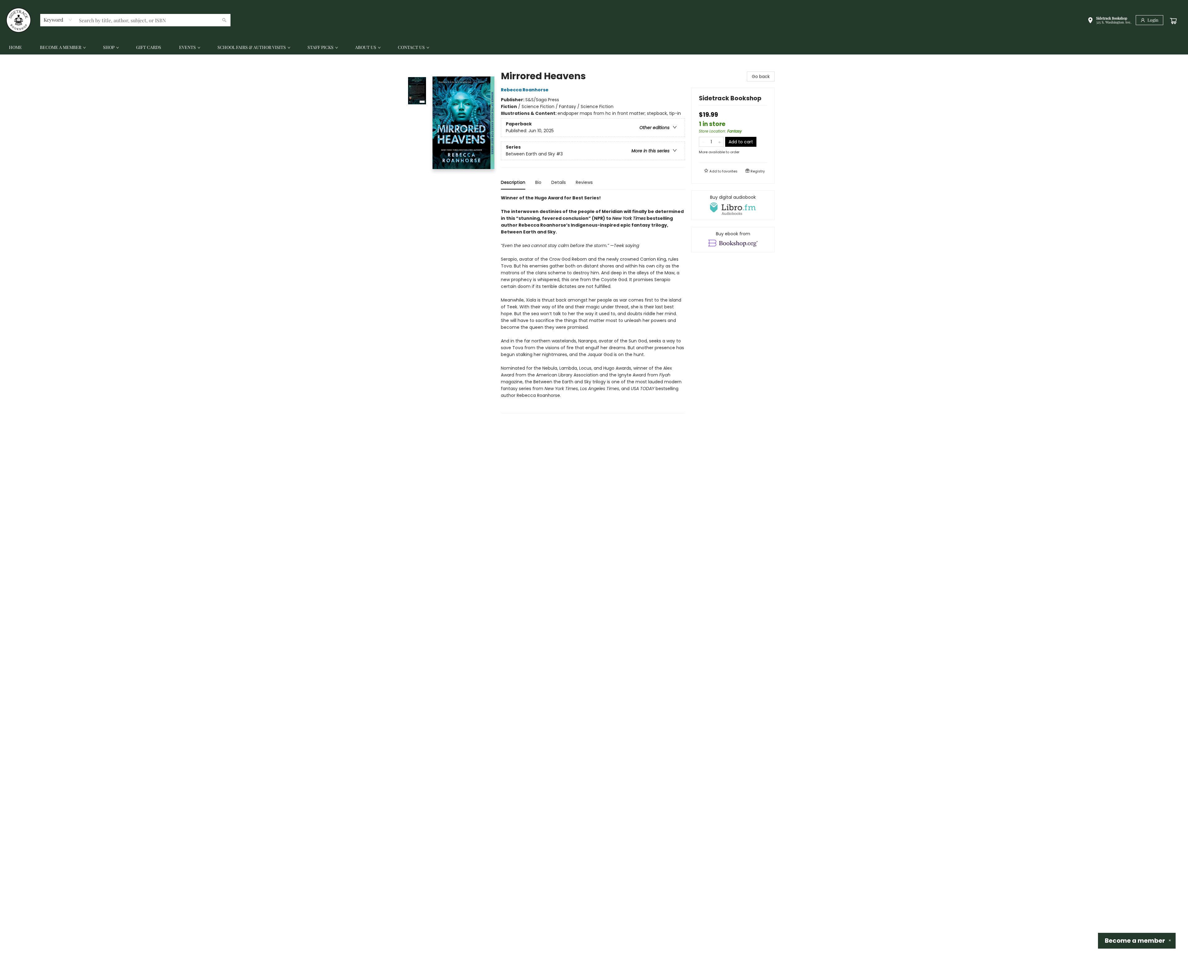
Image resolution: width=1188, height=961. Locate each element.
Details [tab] (558, 182)
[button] (1109, 21)
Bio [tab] (538, 182)
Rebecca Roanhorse (525, 90)
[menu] (594, 47)
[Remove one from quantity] (703, 141)
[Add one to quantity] (719, 141)
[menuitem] (15, 47)
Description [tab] (513, 182)
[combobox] (58, 20)
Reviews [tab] (584, 182)
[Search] (224, 20)
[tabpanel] (593, 303)
